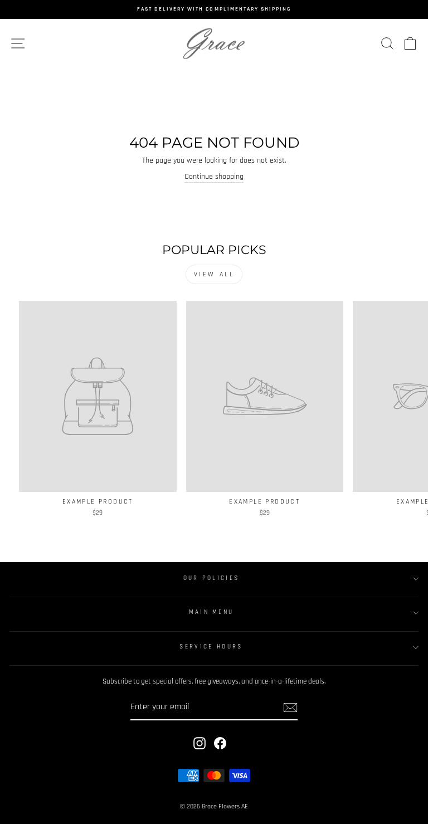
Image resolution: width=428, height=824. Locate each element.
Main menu (211, 612)
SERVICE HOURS (210, 647)
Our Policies (211, 578)
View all (214, 274)
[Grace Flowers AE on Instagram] (199, 743)
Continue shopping (214, 177)
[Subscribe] (290, 707)
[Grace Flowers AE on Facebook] (220, 743)
